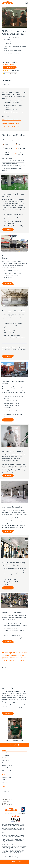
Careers (4, 779)
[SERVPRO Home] (7, 2)
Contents (4, 170)
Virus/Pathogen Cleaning (8, 162)
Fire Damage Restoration (10, 123)
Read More (7, 713)
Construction (5, 762)
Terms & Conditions (7, 789)
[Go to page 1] (8, 679)
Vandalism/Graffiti (17, 168)
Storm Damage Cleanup (10, 126)
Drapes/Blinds (6, 167)
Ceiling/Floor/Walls (7, 165)
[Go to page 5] (14, 679)
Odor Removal (14, 167)
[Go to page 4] (13, 679)
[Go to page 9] (21, 679)
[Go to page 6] (16, 679)
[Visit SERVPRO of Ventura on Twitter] (10, 744)
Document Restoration (18, 165)
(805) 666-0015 (9, 67)
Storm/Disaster (6, 760)
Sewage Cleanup (6, 160)
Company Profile (6, 777)
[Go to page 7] (18, 679)
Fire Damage (5, 755)
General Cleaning (6, 770)
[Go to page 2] (9, 679)
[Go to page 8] (19, 679)
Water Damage (6, 752)
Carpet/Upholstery (12, 163)
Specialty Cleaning (7, 767)
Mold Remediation (7, 757)
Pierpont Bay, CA (22, 83)
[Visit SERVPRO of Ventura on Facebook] (18, 745)
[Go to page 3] (11, 679)
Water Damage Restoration (11, 120)
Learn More (8, 229)
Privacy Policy (5, 791)
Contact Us (5, 782)
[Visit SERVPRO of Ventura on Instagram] (15, 745)
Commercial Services (7, 765)
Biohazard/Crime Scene (18, 160)
